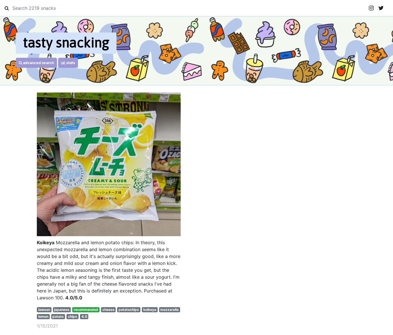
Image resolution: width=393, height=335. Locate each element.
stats (70, 63)
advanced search (38, 63)
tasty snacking (66, 42)
